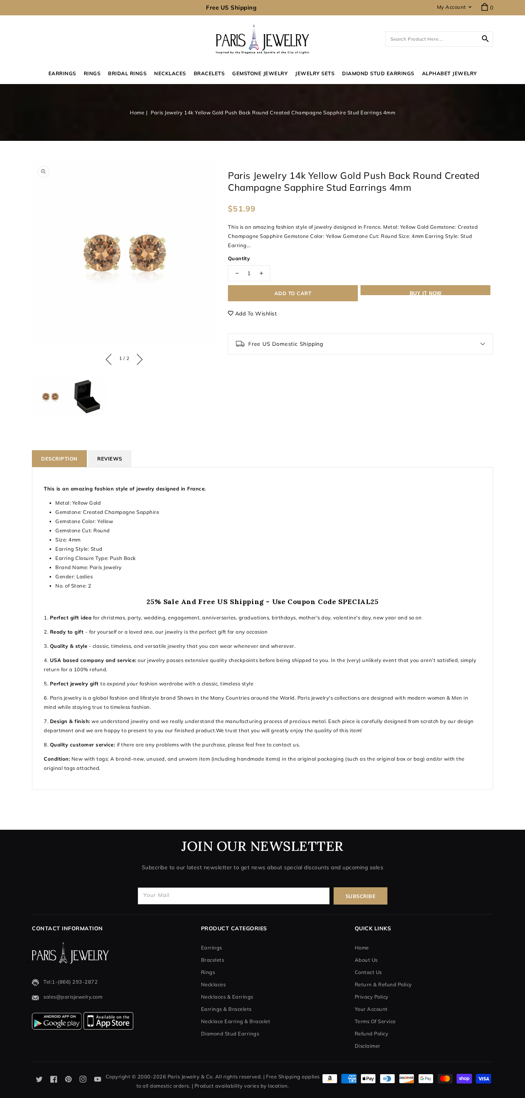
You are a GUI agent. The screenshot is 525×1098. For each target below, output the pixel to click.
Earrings (62, 73)
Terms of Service (375, 1021)
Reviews (109, 459)
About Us (366, 960)
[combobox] (439, 39)
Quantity (239, 258)
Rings (92, 73)
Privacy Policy (372, 997)
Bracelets (209, 73)
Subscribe (361, 896)
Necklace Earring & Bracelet (236, 1021)
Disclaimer (367, 1046)
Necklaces (170, 73)
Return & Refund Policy (383, 984)
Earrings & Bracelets (226, 1009)
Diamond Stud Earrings (230, 1033)
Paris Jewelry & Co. (191, 1076)
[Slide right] (138, 358)
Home (137, 112)
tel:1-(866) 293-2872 (70, 982)
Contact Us (368, 972)
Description (59, 459)
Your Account (371, 1009)
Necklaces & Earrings (227, 997)
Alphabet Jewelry (449, 73)
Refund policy (372, 1033)
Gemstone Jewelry (259, 73)
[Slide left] (110, 358)
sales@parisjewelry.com (72, 997)
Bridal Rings (127, 73)
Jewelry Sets (314, 73)
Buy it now (426, 293)
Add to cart (293, 293)
